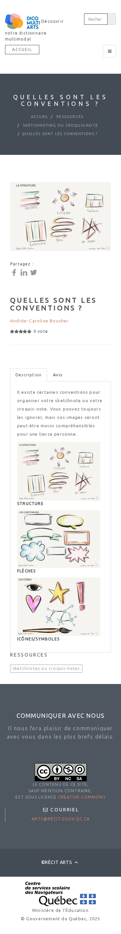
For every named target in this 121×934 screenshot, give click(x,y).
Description (28, 375)
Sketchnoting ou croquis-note (60, 125)
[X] (34, 272)
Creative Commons (82, 797)
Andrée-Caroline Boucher (39, 320)
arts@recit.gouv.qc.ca (61, 819)
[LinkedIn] (25, 272)
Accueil (22, 49)
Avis (57, 375)
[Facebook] (15, 272)
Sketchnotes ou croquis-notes (46, 668)
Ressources (69, 117)
